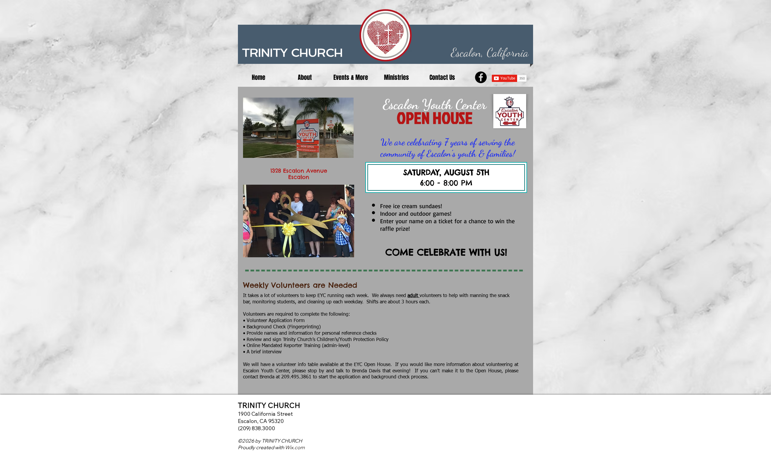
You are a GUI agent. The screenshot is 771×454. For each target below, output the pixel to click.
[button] (305, 77)
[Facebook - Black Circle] (481, 77)
